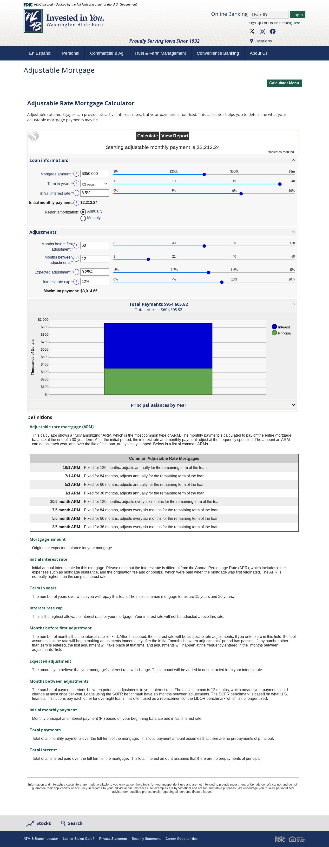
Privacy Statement (113, 838)
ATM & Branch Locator (41, 838)
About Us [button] (259, 53)
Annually (94, 211)
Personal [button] (70, 53)
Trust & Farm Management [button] (160, 53)
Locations (263, 41)
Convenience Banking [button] (218, 53)
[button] (162, 160)
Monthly (94, 217)
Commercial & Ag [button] (107, 53)
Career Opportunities (181, 838)
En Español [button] (40, 53)
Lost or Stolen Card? (78, 838)
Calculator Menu (284, 83)
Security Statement (146, 838)
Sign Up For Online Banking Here (274, 22)
